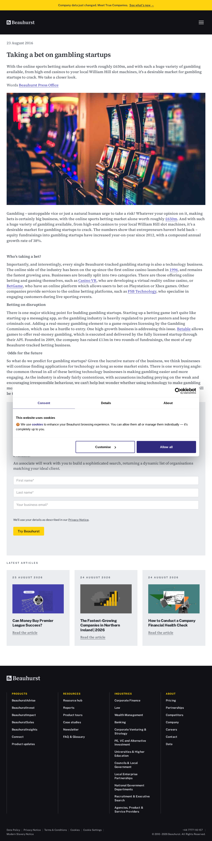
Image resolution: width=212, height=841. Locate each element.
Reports (68, 707)
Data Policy (13, 830)
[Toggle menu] (201, 22)
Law (117, 707)
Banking (120, 722)
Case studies (72, 722)
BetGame (15, 285)
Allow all (166, 447)
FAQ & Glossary (74, 736)
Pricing (171, 700)
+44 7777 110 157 (193, 830)
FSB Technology (142, 291)
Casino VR (87, 280)
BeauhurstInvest (23, 707)
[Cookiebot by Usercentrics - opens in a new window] (178, 391)
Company (172, 722)
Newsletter (71, 729)
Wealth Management (128, 715)
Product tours (72, 715)
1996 (174, 269)
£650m (171, 218)
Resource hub (72, 700)
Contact (171, 736)
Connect (18, 736)
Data (169, 744)
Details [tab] (106, 403)
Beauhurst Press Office (39, 85)
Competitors (174, 715)
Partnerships (175, 707)
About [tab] (168, 403)
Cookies (75, 830)
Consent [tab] (44, 403)
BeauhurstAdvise (23, 700)
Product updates (23, 744)
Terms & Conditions (55, 830)
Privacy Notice (78, 519)
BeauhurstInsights (24, 729)
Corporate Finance (127, 700)
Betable (184, 328)
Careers (171, 729)
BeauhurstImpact (24, 715)
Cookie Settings (92, 830)
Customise (103, 447)
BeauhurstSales (23, 722)
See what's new (141, 5)
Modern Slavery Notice (20, 834)
